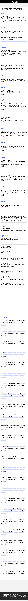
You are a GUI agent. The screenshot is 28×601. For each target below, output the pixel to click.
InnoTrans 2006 (7, 247)
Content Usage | (6, 596)
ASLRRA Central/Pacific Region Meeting (14, 230)
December (3, 324)
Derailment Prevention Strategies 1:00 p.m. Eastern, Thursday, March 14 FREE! (13, 80)
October (16, 322)
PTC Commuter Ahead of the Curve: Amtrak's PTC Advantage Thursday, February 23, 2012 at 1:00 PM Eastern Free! (13, 149)
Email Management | (7, 595)
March (14, 320)
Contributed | (20, 596)
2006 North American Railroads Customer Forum (11, 272)
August (5, 322)
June (24, 320)
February (10, 320)
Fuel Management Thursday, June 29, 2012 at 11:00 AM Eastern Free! (12, 121)
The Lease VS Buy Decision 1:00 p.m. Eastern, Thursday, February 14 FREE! (14, 93)
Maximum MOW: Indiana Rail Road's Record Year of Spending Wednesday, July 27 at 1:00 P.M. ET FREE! (13, 178)
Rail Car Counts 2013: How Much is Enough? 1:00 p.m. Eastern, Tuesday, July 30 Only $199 (12, 67)
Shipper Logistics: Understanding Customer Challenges (12, 32)
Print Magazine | (14, 595)
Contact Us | (24, 595)
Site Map (25, 596)
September (10, 322)
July (1, 322)
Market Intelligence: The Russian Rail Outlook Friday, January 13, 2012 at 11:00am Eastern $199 (13, 164)
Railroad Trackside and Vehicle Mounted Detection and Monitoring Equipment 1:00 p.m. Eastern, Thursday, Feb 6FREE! (14, 53)
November (21, 322)
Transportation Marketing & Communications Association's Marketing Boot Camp (13, 241)
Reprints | (11, 596)
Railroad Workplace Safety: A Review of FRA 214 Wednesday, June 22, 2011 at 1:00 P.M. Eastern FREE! (14, 193)
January (5, 320)
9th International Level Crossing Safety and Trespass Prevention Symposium (13, 278)
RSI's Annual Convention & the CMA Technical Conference (13, 265)
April (18, 320)
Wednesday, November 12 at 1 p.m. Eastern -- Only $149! (12, 38)
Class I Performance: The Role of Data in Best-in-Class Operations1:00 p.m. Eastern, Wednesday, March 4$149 (13, 19)
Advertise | (19, 595)
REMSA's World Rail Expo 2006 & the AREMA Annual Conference (13, 259)
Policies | (15, 596)
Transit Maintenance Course (11, 253)
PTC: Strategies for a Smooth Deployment (10, 206)
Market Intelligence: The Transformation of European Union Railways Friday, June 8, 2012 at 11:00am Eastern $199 (14, 134)
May (21, 320)
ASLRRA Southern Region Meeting (13, 284)
